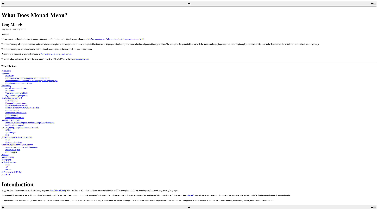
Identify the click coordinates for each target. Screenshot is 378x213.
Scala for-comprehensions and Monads (16, 137)
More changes (11, 152)
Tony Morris (45, 54)
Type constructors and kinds (16, 93)
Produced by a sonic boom (15, 103)
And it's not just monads (14, 125)
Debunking (9, 76)
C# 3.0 (8, 130)
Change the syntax (12, 150)
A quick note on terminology (16, 88)
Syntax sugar (10, 133)
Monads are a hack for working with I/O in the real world (27, 78)
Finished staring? (12, 110)
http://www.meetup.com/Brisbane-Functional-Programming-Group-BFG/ (116, 39)
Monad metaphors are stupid (16, 105)
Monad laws (10, 91)
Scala (7, 140)
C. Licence (5, 174)
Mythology (5, 73)
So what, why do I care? (10, 120)
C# (6, 167)
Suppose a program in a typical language (21, 147)
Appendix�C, (82, 59)
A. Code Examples (8, 162)
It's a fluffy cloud (11, 100)
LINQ (7, 135)
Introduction (6, 71)
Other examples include (14, 118)
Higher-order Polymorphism (16, 96)
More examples (11, 115)
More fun (4, 155)
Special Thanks (7, 157)
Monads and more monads (15, 113)
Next (374, 4)
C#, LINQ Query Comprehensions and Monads (19, 128)
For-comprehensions (13, 142)
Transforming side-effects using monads (17, 145)
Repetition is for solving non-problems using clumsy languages (29, 123)
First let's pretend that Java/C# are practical (22, 108)
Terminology (6, 86)
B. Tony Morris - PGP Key (11, 172)
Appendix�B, (61, 54)
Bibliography (6, 160)
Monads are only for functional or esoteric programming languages (31, 81)
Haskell (8, 169)
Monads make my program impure (18, 83)
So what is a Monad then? (11, 98)
